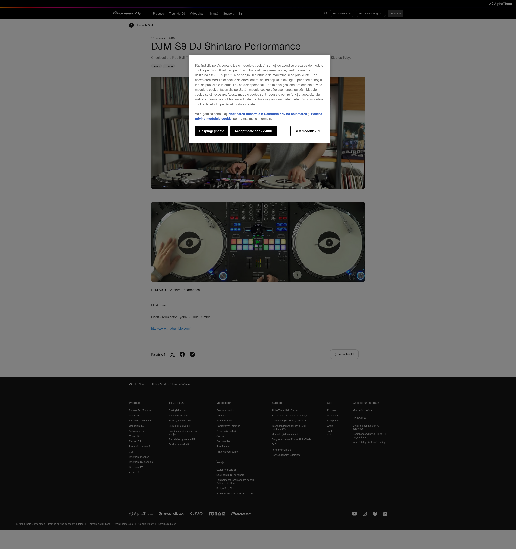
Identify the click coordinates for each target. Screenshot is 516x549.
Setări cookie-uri (307, 131)
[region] (259, 99)
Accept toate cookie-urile (254, 131)
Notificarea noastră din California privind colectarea (267, 113)
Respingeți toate (211, 131)
